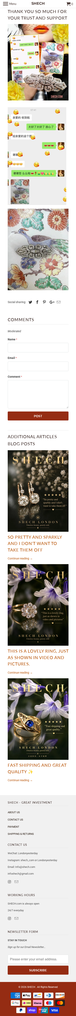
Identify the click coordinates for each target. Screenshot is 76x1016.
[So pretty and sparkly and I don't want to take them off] (38, 491)
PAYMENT (13, 826)
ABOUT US (14, 812)
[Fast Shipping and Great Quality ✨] (38, 719)
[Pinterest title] (44, 302)
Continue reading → (20, 558)
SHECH (31, 987)
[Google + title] (51, 302)
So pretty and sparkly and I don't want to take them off (35, 543)
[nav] (9, 4)
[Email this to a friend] (58, 302)
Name (12, 339)
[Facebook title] (36, 302)
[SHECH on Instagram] (10, 882)
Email (12, 358)
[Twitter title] (30, 302)
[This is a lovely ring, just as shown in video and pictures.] (38, 605)
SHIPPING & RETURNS (21, 833)
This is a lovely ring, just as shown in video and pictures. (38, 657)
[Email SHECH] (17, 882)
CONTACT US (15, 819)
